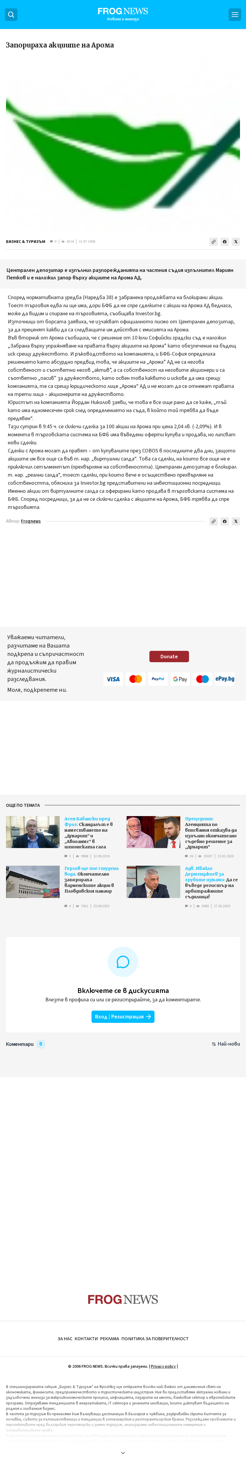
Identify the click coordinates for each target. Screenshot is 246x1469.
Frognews (31, 521)
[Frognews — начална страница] (123, 1299)
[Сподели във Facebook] (224, 242)
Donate (169, 656)
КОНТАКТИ (86, 1338)
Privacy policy (163, 1366)
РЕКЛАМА (109, 1338)
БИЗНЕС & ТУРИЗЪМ (25, 241)
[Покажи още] (123, 1452)
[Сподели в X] (236, 242)
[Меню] (235, 14)
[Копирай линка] (213, 242)
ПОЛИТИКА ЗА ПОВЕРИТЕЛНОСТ (155, 1338)
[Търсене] (11, 14)
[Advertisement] (123, 1174)
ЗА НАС (65, 1338)
